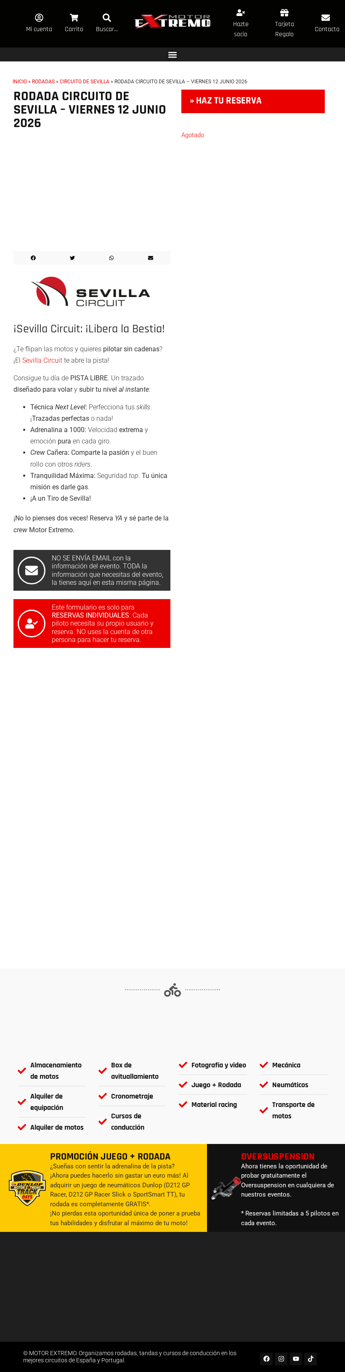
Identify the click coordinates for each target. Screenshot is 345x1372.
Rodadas (43, 82)
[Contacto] (325, 17)
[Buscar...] (107, 17)
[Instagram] (281, 1359)
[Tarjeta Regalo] (284, 12)
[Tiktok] (310, 1359)
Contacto (327, 29)
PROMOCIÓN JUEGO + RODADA (110, 1156)
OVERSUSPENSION (278, 1156)
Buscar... (107, 29)
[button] (173, 54)
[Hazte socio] (240, 12)
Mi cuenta (39, 29)
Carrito (74, 29)
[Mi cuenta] (39, 17)
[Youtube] (295, 1359)
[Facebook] (266, 1359)
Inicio (20, 82)
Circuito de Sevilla (84, 82)
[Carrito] (74, 17)
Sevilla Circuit (42, 360)
